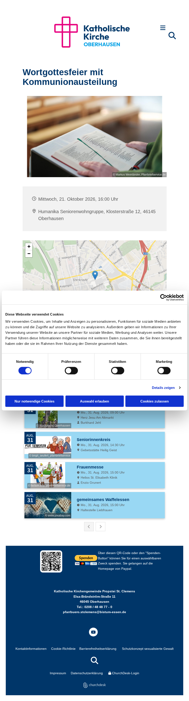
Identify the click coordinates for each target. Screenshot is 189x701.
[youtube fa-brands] (93, 632)
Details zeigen (163, 387)
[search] (172, 35)
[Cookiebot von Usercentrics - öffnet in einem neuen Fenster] (163, 297)
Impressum (58, 673)
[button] (163, 28)
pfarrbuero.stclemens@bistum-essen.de (94, 612)
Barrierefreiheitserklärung (97, 648)
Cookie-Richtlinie (63, 648)
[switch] (71, 370)
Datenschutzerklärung (87, 673)
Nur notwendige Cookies (34, 401)
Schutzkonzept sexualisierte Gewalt (148, 648)
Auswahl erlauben (94, 401)
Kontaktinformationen (31, 648)
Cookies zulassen (154, 401)
